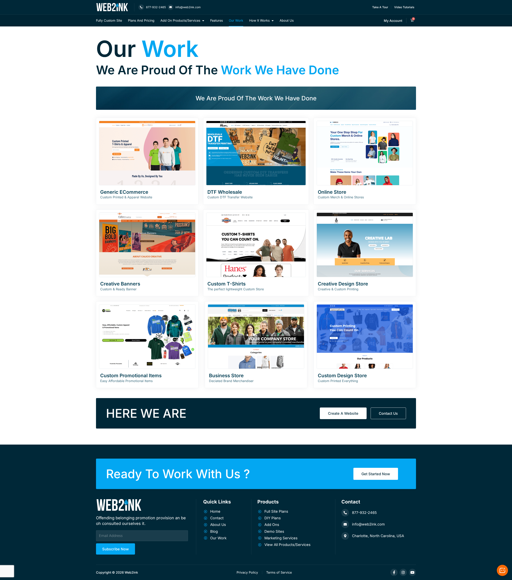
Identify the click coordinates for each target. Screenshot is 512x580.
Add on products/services (180, 20)
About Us (287, 20)
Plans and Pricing (141, 20)
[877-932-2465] (141, 7)
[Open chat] (502, 570)
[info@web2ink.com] (170, 7)
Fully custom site (109, 20)
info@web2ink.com (188, 7)
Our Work (236, 20)
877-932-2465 (156, 7)
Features (216, 20)
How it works (259, 20)
